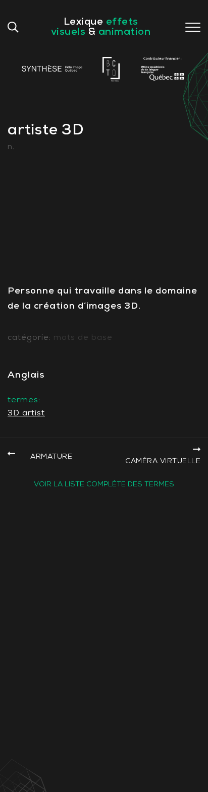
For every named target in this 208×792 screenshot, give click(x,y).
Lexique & (101, 27)
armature (51, 457)
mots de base (83, 338)
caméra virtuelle (162, 461)
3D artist (26, 413)
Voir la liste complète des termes (104, 484)
